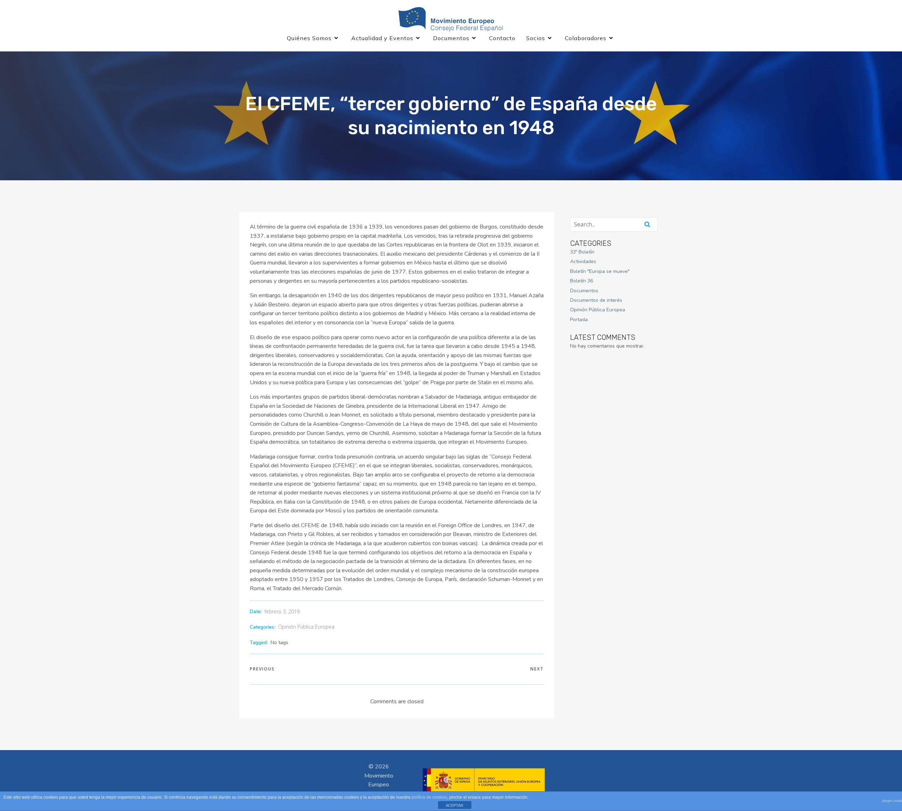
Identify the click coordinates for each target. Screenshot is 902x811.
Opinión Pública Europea (306, 626)
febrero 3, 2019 (282, 611)
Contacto (502, 38)
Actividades (583, 261)
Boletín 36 (581, 280)
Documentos (584, 290)
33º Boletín (582, 252)
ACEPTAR (454, 805)
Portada (579, 319)
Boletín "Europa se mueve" (600, 271)
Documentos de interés (596, 300)
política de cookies (429, 797)
